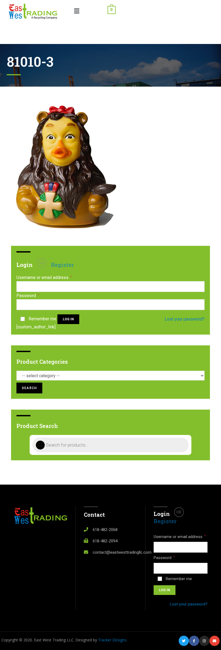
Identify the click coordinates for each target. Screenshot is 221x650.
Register (62, 264)
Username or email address (44, 277)
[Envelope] (214, 641)
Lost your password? (185, 319)
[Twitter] (184, 641)
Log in (68, 319)
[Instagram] (204, 641)
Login (24, 264)
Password (27, 296)
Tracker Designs (112, 639)
